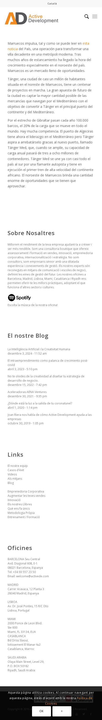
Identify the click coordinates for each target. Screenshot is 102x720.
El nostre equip (18, 466)
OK (41, 711)
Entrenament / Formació (24, 517)
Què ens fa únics (19, 509)
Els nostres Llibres (20, 504)
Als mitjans (15, 479)
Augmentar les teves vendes (26, 496)
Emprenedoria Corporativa (26, 491)
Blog (11, 483)
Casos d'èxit (16, 470)
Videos (12, 474)
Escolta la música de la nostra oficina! (33, 305)
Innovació (14, 500)
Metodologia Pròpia (21, 513)
